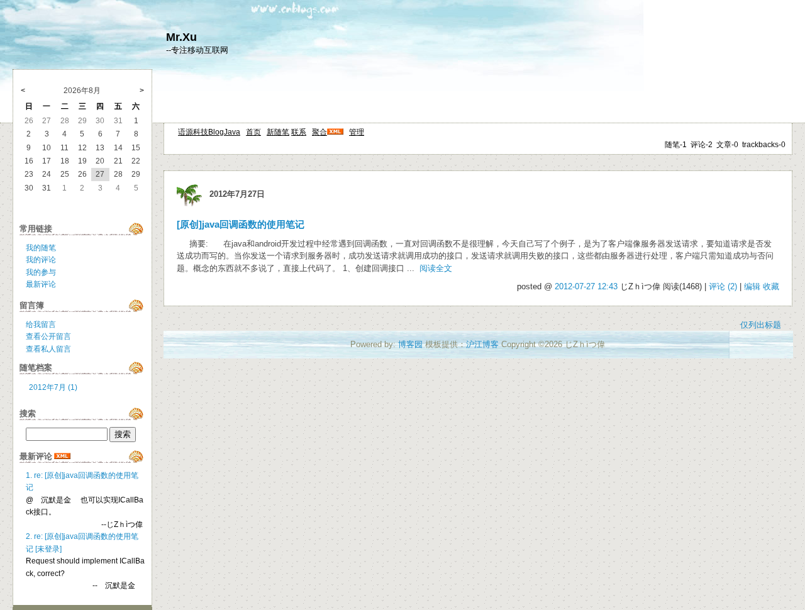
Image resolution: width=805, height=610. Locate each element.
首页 (253, 132)
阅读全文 (435, 268)
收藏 (771, 286)
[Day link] (189, 194)
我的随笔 (41, 247)
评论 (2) (723, 286)
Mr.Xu (181, 37)
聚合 (319, 132)
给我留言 (41, 324)
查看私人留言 (48, 349)
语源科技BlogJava (209, 132)
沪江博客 (482, 344)
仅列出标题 (760, 325)
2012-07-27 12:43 (586, 286)
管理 (356, 132)
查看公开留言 (48, 336)
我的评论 (41, 259)
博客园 (410, 344)
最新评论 (41, 284)
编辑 (752, 286)
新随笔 (278, 132)
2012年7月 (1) (53, 387)
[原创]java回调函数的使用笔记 (240, 224)
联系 (298, 132)
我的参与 (41, 272)
